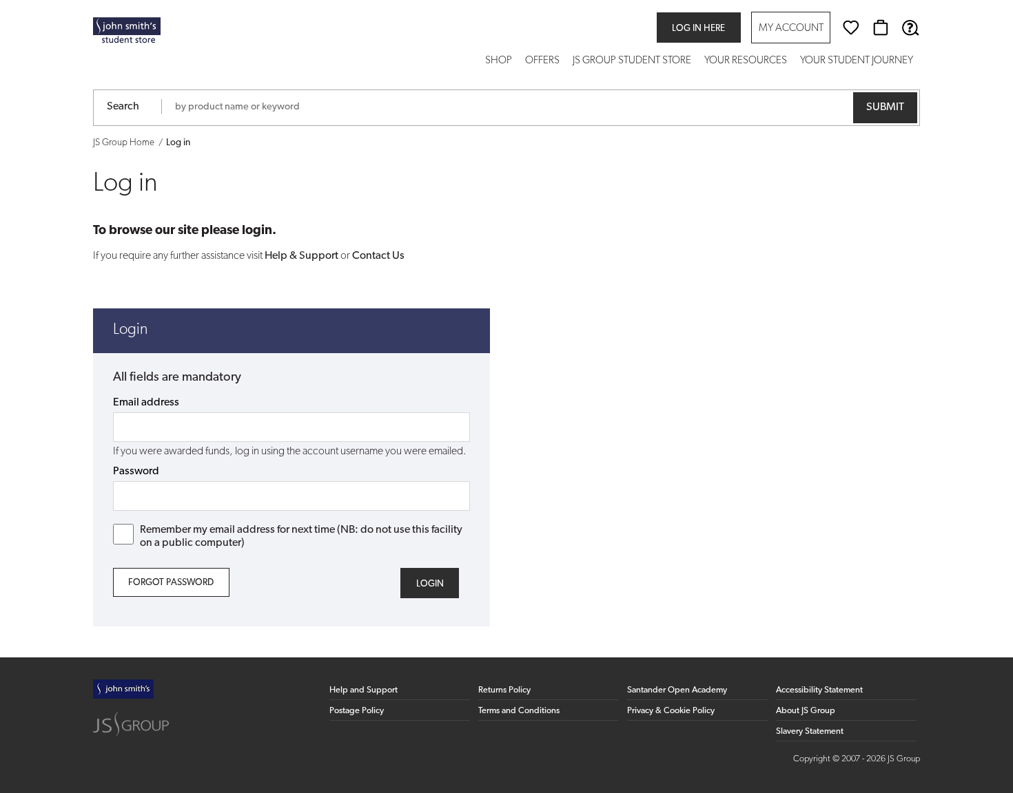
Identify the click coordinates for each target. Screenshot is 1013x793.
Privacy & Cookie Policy (671, 710)
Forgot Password (171, 582)
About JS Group (805, 710)
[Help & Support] (910, 27)
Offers (542, 61)
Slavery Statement (809, 731)
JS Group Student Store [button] (632, 61)
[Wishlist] (851, 27)
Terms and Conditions (519, 710)
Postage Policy (356, 710)
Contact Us (378, 256)
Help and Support (363, 690)
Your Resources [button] (745, 61)
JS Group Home (123, 142)
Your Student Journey (856, 61)
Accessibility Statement (819, 690)
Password (136, 471)
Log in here (698, 28)
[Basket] (880, 27)
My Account (791, 28)
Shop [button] (498, 61)
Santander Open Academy (677, 690)
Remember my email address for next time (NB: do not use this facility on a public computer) (301, 537)
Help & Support (301, 256)
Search (123, 106)
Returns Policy (504, 690)
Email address (146, 402)
